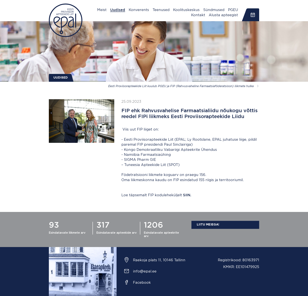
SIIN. (187, 195)
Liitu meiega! (208, 224)
